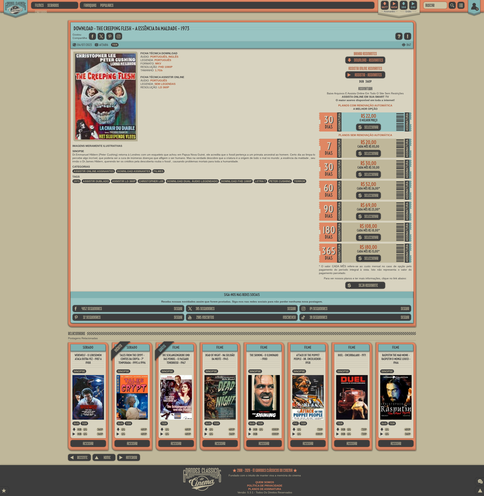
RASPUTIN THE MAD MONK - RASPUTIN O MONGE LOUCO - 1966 (396, 358)
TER (114, 44)
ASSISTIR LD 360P (124, 181)
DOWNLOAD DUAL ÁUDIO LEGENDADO (192, 181)
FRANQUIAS (90, 5)
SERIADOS (53, 5)
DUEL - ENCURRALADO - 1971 (352, 355)
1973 (77, 181)
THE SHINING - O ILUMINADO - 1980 (264, 357)
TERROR (299, 181)
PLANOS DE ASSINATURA (264, 489)
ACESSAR (88, 443)
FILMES (39, 5)
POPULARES (106, 5)
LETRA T (260, 181)
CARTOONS (41, 12)
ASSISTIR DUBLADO (96, 181)
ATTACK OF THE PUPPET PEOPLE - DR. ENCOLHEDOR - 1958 (308, 358)
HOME (103, 457)
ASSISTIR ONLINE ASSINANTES (94, 171)
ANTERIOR (128, 457)
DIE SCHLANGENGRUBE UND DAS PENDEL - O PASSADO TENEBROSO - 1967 (176, 358)
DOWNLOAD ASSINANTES (133, 171)
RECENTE (79, 457)
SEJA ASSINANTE (362, 285)
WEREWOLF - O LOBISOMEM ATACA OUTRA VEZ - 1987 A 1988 (88, 358)
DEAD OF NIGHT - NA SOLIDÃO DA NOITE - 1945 (220, 357)
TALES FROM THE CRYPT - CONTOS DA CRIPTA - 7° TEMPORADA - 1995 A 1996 (132, 358)
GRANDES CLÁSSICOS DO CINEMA (12, 5)
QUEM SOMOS (264, 482)
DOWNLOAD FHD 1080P (236, 181)
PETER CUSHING (280, 181)
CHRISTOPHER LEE (151, 181)
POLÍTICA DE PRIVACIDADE (264, 485)
